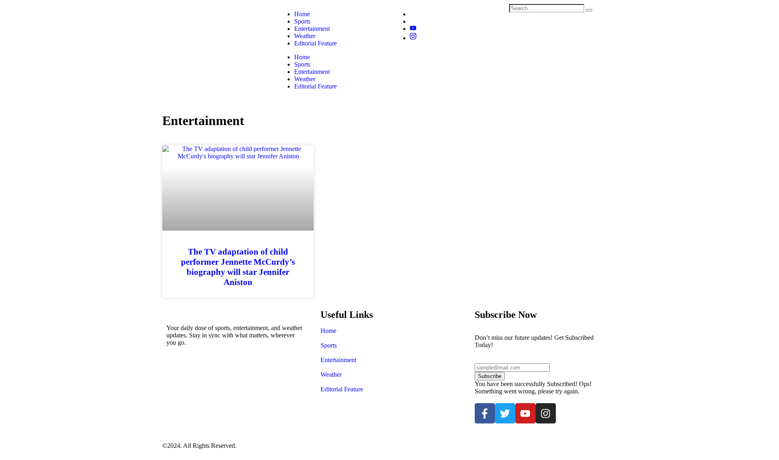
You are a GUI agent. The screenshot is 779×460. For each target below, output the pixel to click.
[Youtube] (525, 413)
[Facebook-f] (485, 413)
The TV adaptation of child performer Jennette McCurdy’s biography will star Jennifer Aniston (238, 267)
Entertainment (312, 71)
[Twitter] (505, 413)
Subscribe (489, 376)
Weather (304, 79)
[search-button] (589, 10)
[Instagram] (413, 38)
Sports (302, 64)
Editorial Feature (315, 86)
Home (302, 57)
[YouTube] (413, 28)
